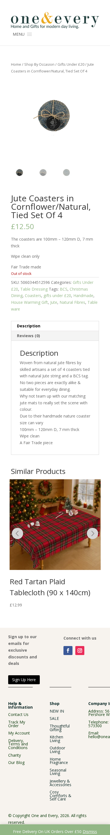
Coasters (33, 295)
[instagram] (79, 650)
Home (16, 64)
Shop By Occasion (39, 64)
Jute (53, 302)
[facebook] (67, 650)
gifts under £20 (57, 295)
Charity (14, 755)
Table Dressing (34, 289)
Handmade (83, 295)
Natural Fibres (72, 302)
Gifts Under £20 (71, 64)
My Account (19, 733)
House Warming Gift (29, 302)
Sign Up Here (24, 679)
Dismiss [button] (90, 831)
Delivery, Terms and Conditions (18, 744)
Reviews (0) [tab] (28, 335)
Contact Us (18, 714)
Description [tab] (28, 325)
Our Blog (16, 762)
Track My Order (16, 723)
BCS (63, 289)
